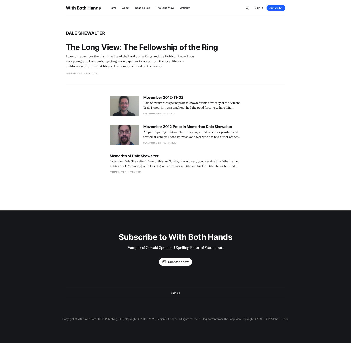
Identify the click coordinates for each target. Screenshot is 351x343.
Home (113, 7)
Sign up (175, 292)
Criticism (185, 7)
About (125, 7)
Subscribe (275, 8)
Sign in (259, 7)
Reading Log (142, 7)
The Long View (165, 7)
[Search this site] (247, 8)
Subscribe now (178, 262)
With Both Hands (83, 8)
